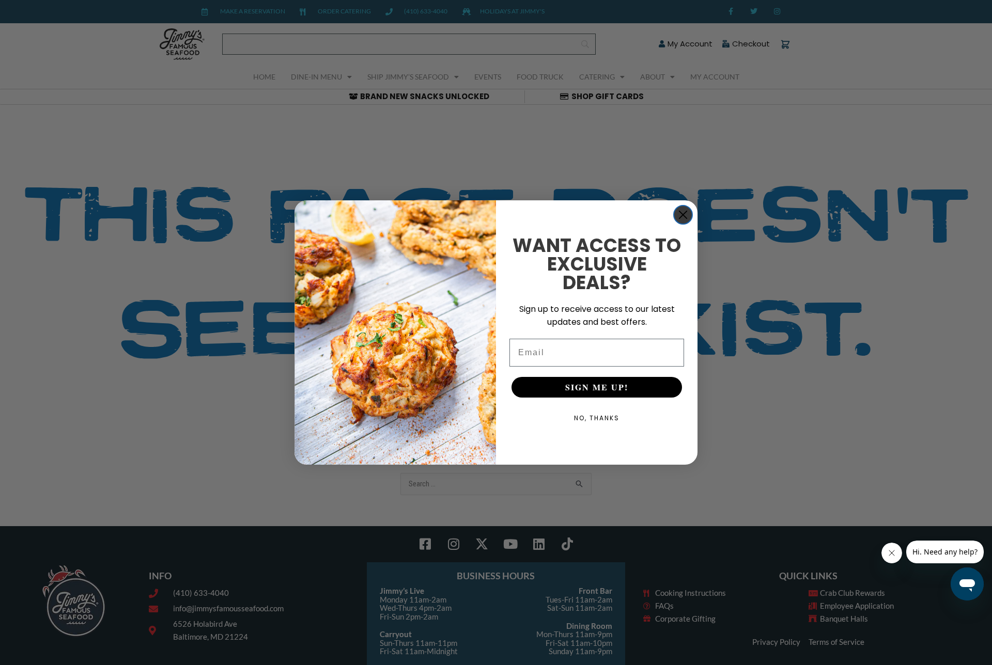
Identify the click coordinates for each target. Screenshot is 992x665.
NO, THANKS (596, 418)
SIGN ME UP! (596, 387)
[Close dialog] (683, 214)
